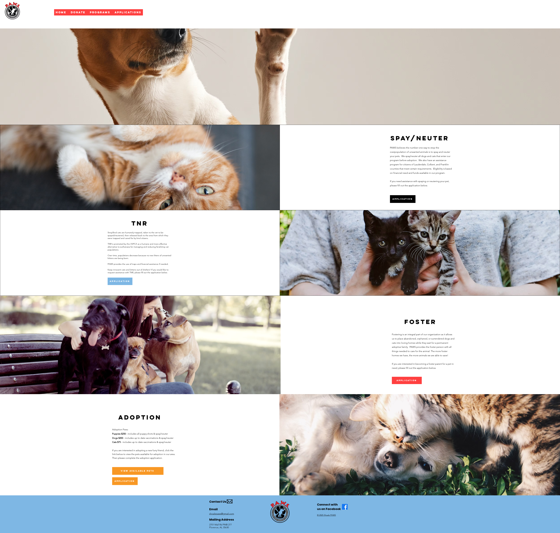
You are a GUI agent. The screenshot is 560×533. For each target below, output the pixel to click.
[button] (128, 12)
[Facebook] (345, 507)
